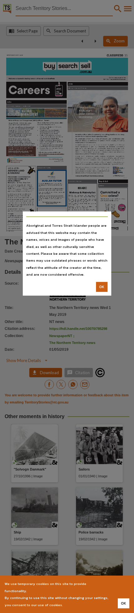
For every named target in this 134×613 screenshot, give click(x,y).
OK (101, 287)
